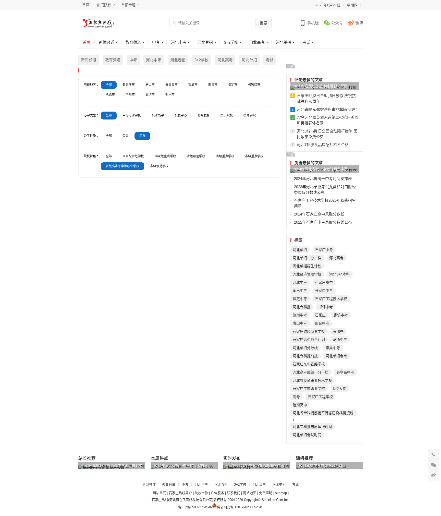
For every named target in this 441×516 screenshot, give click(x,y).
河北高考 (257, 42)
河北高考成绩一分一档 (310, 372)
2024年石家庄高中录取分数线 (319, 214)
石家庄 (320, 315)
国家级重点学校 (165, 156)
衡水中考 (300, 291)
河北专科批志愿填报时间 (312, 427)
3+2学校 (231, 42)
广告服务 (217, 493)
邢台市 (212, 85)
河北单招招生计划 (307, 266)
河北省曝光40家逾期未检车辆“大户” (327, 109)
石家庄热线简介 (180, 493)
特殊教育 (204, 115)
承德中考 (340, 340)
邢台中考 (322, 323)
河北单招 (283, 42)
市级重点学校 (254, 156)
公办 (125, 136)
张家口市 (254, 85)
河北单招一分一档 (307, 258)
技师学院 (249, 115)
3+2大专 (339, 389)
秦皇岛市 (171, 85)
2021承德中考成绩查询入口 (320, 465)
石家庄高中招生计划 (309, 340)
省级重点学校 (225, 156)
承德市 (110, 95)
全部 (109, 85)
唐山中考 (300, 323)
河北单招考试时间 (307, 435)
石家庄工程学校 (320, 397)
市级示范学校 (159, 166)
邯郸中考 (325, 307)
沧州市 (130, 95)
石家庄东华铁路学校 (309, 364)
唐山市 (150, 85)
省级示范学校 (196, 156)
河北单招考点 (336, 356)
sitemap (281, 493)
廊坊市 (150, 95)
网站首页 (159, 493)
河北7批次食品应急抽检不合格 (323, 144)
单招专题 (128, 5)
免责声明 (265, 493)
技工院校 (226, 115)
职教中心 (181, 115)
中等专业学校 (131, 115)
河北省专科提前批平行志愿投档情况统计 (323, 413)
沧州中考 (300, 315)
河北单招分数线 (305, 348)
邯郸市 (193, 85)
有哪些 (338, 331)
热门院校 (104, 5)
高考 (296, 397)
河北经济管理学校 (307, 274)
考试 (306, 42)
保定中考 (300, 299)
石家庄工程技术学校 (331, 299)
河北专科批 (302, 307)
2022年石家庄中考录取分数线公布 (323, 222)
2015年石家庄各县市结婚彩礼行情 (320, 86)
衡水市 (170, 95)
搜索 (263, 23)
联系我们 (233, 493)
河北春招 (205, 42)
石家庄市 (128, 85)
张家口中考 (324, 291)
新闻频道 (106, 42)
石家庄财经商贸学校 (309, 331)
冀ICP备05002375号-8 (194, 507)
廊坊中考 (341, 315)
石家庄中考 (324, 250)
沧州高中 (300, 405)
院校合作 (201, 493)
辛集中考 (333, 348)
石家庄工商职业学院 (309, 389)
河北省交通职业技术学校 (312, 380)
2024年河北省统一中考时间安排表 (320, 169)
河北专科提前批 (305, 356)
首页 (85, 5)
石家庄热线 (160, 500)
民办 (142, 136)
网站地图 (249, 493)
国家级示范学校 (133, 156)
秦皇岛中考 (345, 372)
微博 (359, 23)
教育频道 (133, 42)
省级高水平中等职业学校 (122, 166)
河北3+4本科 (339, 274)
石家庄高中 (324, 282)
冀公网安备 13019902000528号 (240, 507)
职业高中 (158, 115)
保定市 (232, 85)
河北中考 (178, 42)
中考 (156, 42)
